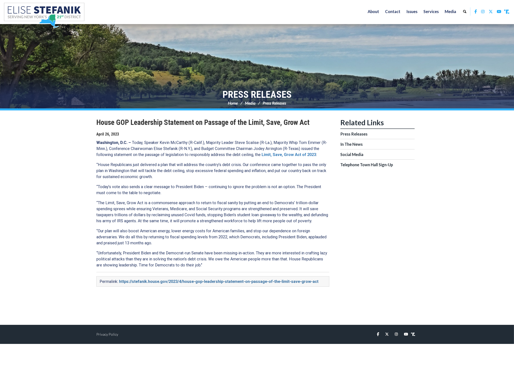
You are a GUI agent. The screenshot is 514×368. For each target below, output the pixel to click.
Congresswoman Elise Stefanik (44, 15)
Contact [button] (392, 11)
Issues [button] (411, 11)
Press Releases (257, 94)
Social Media (351, 154)
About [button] (373, 11)
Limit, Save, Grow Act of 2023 (289, 154)
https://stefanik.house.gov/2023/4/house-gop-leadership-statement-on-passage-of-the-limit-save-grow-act (218, 281)
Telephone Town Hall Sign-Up (366, 164)
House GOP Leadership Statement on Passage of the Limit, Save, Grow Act (202, 122)
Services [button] (431, 11)
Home (233, 103)
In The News (351, 144)
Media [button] (450, 11)
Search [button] (464, 11)
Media (250, 103)
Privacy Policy (107, 334)
